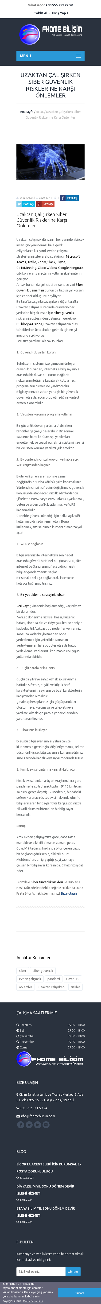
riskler (75, 987)
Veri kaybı (23, 606)
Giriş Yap (59, 13)
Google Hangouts (71, 268)
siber (22, 971)
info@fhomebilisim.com (37, 1116)
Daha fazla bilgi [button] (33, 1301)
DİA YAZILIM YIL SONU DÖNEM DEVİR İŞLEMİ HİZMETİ (45, 1189)
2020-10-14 (45, 198)
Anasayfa (26, 112)
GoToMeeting (26, 268)
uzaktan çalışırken (52, 987)
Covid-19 (72, 979)
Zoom (42, 262)
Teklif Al (41, 13)
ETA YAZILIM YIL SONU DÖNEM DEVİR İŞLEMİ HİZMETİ (45, 1212)
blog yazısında (31, 324)
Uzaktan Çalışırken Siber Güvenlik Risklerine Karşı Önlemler (41, 220)
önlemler (25, 987)
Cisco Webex (47, 268)
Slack (51, 262)
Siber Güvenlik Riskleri (47, 882)
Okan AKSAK (26, 198)
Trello (31, 262)
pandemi (53, 979)
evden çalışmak (30, 979)
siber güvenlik (64, 313)
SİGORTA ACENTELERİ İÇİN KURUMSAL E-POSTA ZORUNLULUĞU (48, 1167)
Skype (61, 262)
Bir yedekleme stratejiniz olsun (43, 595)
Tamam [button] (79, 1293)
